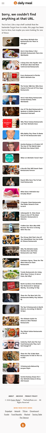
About (11, 396)
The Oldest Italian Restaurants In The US (31, 332)
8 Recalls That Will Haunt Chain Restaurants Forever (31, 170)
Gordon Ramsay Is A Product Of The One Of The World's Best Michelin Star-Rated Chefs (32, 146)
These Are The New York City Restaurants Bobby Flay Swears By (32, 297)
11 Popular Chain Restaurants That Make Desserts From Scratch (31, 204)
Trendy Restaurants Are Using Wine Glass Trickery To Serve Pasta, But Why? (31, 274)
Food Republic (16, 414)
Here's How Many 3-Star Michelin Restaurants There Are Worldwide (32, 53)
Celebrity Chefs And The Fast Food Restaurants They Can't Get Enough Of (31, 344)
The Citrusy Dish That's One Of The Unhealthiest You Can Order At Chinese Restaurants (32, 239)
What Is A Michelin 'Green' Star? (32, 158)
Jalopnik (17, 411)
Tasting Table (37, 414)
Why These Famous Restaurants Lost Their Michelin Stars (32, 123)
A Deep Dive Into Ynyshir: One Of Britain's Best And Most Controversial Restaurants (31, 65)
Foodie (6, 414)
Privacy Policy (31, 396)
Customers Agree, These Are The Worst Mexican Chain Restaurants (32, 262)
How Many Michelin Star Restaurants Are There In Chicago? (29, 42)
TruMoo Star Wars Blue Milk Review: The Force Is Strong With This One (30, 228)
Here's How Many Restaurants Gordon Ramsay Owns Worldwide (31, 100)
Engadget (8, 411)
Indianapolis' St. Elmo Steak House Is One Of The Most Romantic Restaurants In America (30, 216)
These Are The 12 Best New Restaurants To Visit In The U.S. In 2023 (31, 356)
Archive (19, 396)
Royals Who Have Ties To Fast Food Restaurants (31, 181)
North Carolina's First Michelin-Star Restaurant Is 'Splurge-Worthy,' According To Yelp (31, 286)
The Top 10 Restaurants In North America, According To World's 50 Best (32, 309)
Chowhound (34, 411)
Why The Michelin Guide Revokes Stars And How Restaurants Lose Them (29, 251)
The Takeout (24, 418)
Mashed (27, 414)
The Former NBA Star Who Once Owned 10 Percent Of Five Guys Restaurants (32, 88)
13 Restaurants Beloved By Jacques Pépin (30, 367)
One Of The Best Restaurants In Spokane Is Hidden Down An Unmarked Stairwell (32, 111)
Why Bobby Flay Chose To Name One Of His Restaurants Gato (32, 135)
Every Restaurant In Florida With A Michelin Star (30, 76)
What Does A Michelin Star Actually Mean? (30, 193)
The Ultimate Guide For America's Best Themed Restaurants (29, 321)
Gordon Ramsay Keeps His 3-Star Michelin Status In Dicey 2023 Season (31, 379)
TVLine (25, 411)
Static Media (15, 400)
